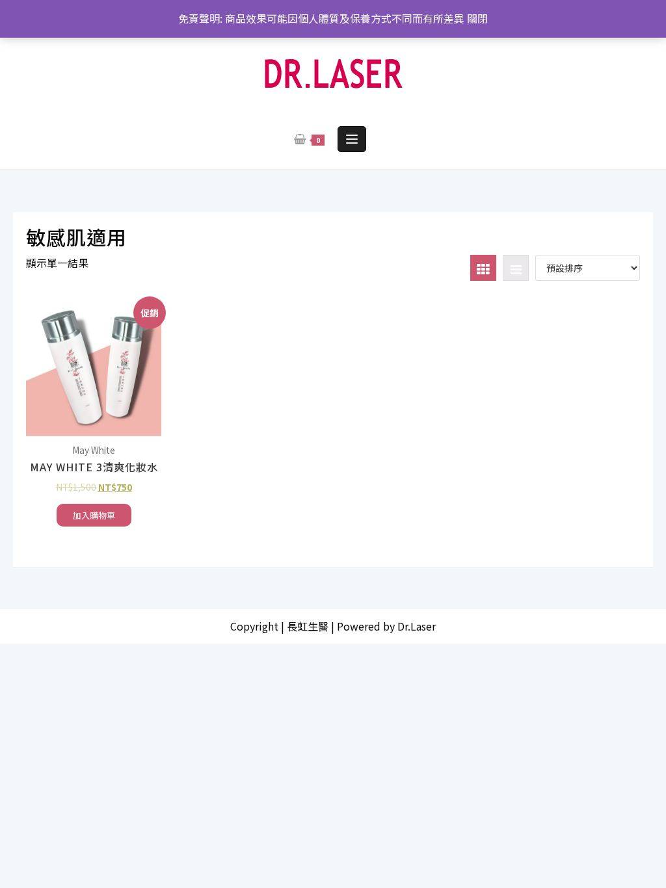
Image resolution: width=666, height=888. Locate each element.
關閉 (477, 18)
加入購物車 (94, 515)
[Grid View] (483, 268)
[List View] (516, 268)
